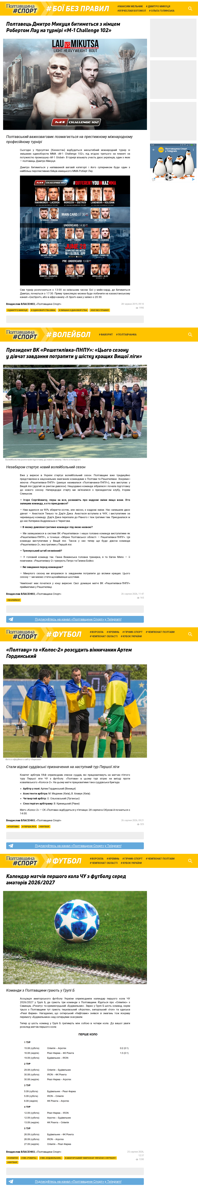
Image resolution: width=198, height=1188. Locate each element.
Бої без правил (80, 8)
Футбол (66, 634)
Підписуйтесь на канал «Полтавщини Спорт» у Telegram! (78, 619)
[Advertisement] (173, 38)
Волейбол (71, 334)
